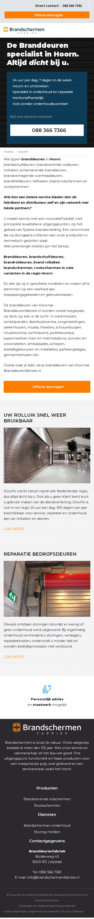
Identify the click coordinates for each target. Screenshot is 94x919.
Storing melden (47, 832)
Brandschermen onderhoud (47, 825)
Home (8, 151)
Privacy (66, 911)
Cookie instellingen (15, 911)
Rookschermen (47, 805)
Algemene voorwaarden (44, 911)
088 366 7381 (72, 5)
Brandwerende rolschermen (47, 799)
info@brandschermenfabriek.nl (53, 877)
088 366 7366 (49, 130)
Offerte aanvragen (48, 15)
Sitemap (78, 911)
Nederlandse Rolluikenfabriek (56, 906)
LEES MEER (14, 529)
